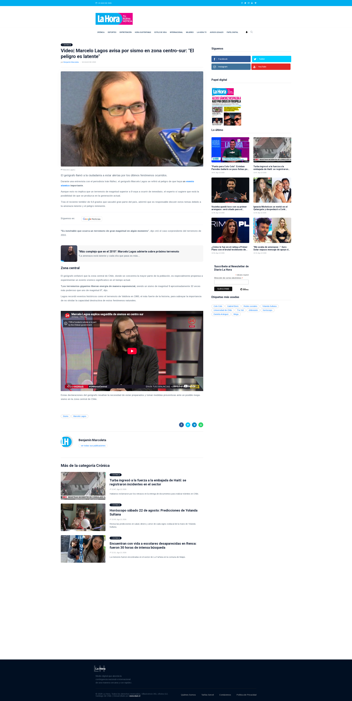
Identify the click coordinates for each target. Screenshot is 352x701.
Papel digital (232, 32)
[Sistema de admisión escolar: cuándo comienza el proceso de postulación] (289, 106)
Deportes (112, 32)
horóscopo (267, 310)
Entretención (126, 32)
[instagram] (248, 3)
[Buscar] (252, 32)
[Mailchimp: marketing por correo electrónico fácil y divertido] (244, 291)
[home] (114, 18)
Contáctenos (225, 695)
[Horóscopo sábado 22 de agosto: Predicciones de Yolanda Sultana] (83, 517)
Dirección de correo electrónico (228, 278)
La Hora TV (202, 32)
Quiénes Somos (188, 695)
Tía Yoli (240, 310)
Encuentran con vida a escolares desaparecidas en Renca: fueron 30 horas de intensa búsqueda (153, 545)
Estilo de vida (160, 32)
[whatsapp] (200, 424)
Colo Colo (218, 306)
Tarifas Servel (207, 695)
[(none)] (67, 441)
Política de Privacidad (246, 695)
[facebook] (242, 3)
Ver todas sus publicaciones (93, 446)
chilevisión (253, 310)
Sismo (65, 416)
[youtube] (252, 3)
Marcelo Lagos (79, 416)
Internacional (176, 32)
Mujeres (190, 32)
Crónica (101, 32)
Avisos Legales (216, 32)
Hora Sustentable (143, 32)
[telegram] (255, 3)
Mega (236, 314)
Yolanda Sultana (269, 306)
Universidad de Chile (223, 310)
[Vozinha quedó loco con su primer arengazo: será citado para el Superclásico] (230, 190)
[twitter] (245, 3)
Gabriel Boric (233, 306)
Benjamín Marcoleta (71, 62)
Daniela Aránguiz (221, 314)
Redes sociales (250, 306)
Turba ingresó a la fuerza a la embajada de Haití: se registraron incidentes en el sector (148, 482)
